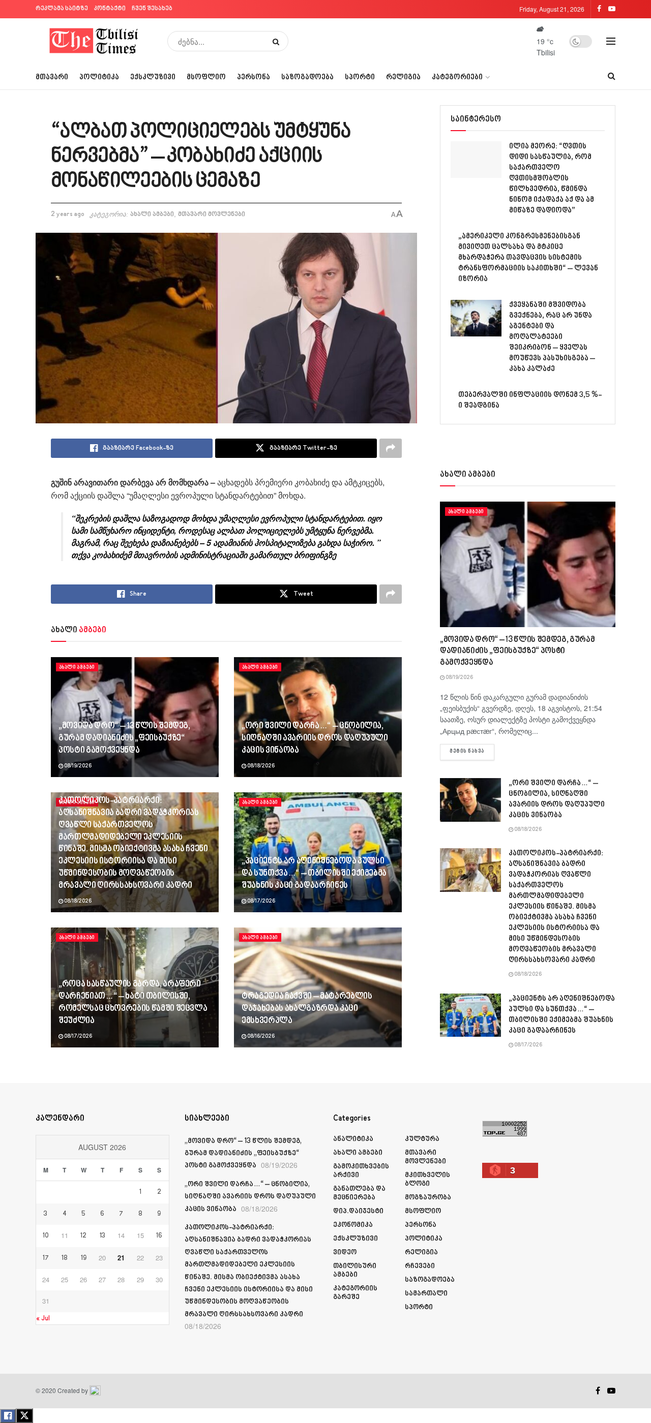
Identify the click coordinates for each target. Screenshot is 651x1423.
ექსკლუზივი (152, 77)
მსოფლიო (206, 77)
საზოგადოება (307, 77)
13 (102, 1236)
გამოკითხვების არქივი (361, 1171)
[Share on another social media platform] (390, 448)
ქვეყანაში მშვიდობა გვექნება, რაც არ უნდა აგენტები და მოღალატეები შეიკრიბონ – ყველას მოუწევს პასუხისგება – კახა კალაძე (552, 337)
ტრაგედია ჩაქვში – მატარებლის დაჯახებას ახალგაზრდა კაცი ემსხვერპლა (307, 1009)
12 (83, 1236)
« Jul (43, 1318)
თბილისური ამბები (354, 1270)
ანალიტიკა (353, 1139)
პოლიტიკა (99, 77)
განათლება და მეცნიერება (359, 1193)
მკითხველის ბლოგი (427, 1179)
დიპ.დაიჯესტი (358, 1211)
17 (46, 1258)
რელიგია (403, 77)
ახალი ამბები (152, 214)
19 (83, 1258)
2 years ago (67, 214)
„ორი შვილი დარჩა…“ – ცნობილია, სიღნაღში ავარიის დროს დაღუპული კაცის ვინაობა (315, 738)
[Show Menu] (610, 41)
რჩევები (420, 1266)
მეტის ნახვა (472, 751)
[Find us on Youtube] (611, 1391)
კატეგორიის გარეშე (355, 1293)
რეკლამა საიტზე (62, 9)
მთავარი (52, 77)
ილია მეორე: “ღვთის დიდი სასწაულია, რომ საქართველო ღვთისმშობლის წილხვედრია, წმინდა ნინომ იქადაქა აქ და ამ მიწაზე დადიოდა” (551, 178)
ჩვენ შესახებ (152, 9)
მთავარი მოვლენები (211, 214)
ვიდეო (345, 1252)
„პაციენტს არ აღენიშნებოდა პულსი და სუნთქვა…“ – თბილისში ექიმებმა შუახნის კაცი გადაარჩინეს (314, 873)
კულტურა (422, 1139)
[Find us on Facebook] (598, 1391)
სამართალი (426, 1293)
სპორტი (360, 77)
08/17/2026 (260, 901)
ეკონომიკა (353, 1225)
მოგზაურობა (428, 1197)
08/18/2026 (260, 766)
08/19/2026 (77, 766)
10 (46, 1236)
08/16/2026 (260, 1036)
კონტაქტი (110, 9)
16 (159, 1236)
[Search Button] (278, 41)
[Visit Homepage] (94, 41)
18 (65, 1258)
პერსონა (253, 77)
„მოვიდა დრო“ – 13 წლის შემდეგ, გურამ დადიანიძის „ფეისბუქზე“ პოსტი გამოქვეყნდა (124, 738)
